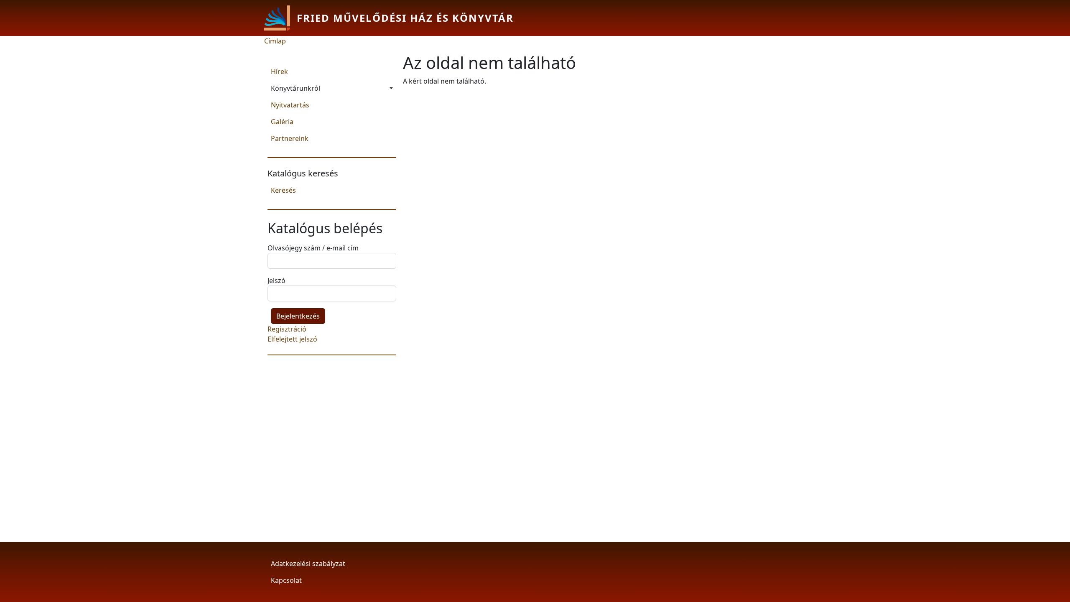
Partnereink (289, 138)
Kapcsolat (286, 580)
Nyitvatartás (290, 105)
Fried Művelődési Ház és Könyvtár (405, 18)
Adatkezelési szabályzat (308, 563)
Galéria (282, 121)
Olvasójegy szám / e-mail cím (313, 248)
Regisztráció (287, 329)
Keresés (283, 190)
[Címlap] (280, 18)
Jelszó (276, 280)
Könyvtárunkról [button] (295, 88)
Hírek (279, 71)
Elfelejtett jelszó (292, 339)
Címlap (275, 41)
